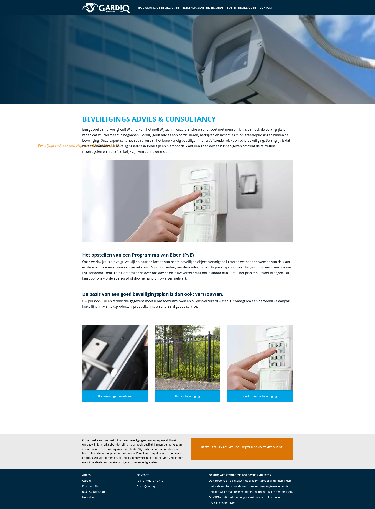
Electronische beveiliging (260, 396)
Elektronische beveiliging (203, 7)
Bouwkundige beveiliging (158, 7)
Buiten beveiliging (241, 7)
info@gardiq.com (150, 486)
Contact (266, 7)
